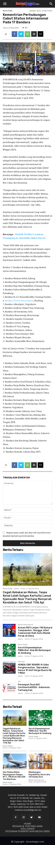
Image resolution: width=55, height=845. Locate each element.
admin (16, 589)
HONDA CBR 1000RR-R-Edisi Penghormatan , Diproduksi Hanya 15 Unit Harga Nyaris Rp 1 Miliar (35, 668)
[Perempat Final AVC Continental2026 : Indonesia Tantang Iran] (9, 687)
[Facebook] (14, 34)
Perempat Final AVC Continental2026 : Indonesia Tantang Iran (34, 687)
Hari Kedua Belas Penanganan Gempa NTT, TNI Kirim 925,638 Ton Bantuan (14, 775)
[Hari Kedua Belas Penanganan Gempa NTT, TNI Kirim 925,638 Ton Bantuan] (15, 761)
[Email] (40, 34)
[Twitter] (21, 34)
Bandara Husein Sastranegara (19, 300)
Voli (19, 682)
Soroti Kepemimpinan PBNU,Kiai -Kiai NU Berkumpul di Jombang (34, 650)
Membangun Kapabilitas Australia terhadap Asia (39, 774)
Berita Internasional (25, 625)
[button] (4, 4)
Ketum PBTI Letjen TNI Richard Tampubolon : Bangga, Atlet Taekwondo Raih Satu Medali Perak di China (35, 631)
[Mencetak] (34, 34)
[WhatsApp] (27, 34)
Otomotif (21, 662)
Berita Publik (7, 11)
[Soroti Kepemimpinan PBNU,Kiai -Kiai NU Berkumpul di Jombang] (9, 650)
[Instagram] (24, 817)
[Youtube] (39, 817)
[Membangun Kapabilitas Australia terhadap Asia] (40, 761)
